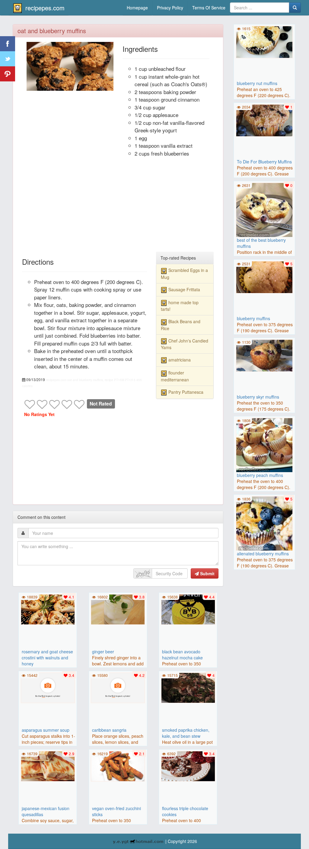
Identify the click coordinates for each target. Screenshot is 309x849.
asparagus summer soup (45, 730)
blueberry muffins (253, 318)
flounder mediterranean (175, 376)
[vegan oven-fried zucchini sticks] (118, 765)
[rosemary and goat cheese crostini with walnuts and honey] (47, 609)
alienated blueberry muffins (263, 554)
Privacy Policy (170, 8)
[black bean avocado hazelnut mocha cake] (188, 609)
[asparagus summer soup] (47, 687)
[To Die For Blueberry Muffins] (264, 120)
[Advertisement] (118, 207)
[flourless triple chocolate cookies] (188, 765)
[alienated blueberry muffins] (264, 524)
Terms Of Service (208, 8)
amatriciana (179, 360)
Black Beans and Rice (180, 324)
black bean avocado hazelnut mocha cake (182, 655)
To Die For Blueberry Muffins (264, 162)
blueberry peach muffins (260, 475)
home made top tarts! (180, 305)
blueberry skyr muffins (258, 397)
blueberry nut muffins (257, 83)
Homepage (137, 8)
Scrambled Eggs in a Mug (184, 273)
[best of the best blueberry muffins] (264, 210)
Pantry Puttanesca (185, 392)
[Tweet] (7, 58)
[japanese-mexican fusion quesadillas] (47, 765)
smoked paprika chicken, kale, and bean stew (185, 733)
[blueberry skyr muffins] (264, 355)
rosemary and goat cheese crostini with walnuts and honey (47, 658)
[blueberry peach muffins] (264, 446)
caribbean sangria (109, 730)
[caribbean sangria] (118, 687)
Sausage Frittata (184, 289)
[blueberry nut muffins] (264, 41)
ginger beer (103, 652)
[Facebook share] (7, 43)
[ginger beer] (118, 609)
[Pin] (7, 73)
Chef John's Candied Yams (184, 344)
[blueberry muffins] (264, 276)
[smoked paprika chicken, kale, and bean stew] (188, 687)
